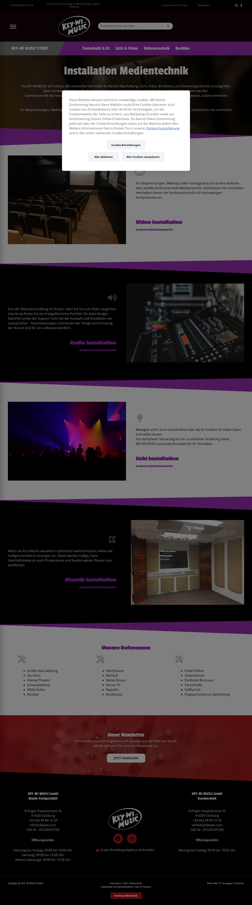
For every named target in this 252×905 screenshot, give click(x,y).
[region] (126, 130)
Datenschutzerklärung (163, 128)
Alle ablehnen (103, 157)
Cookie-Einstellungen (126, 145)
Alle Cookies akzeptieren (143, 157)
